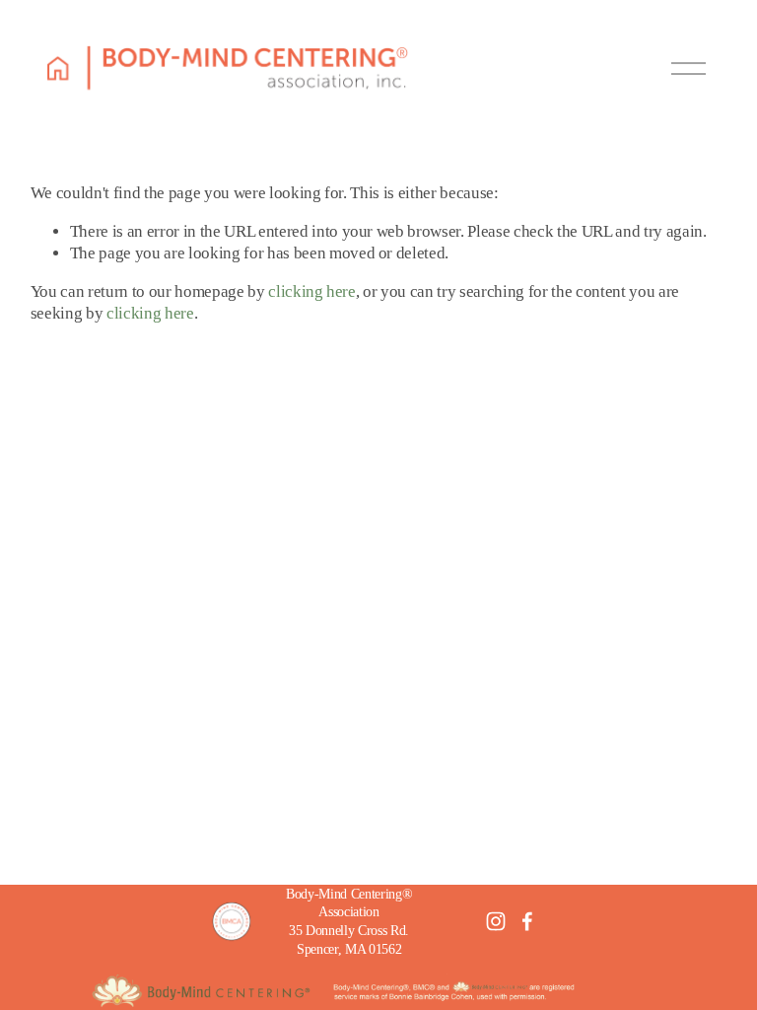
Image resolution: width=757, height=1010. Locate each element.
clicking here (312, 291)
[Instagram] (496, 921)
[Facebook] (527, 921)
